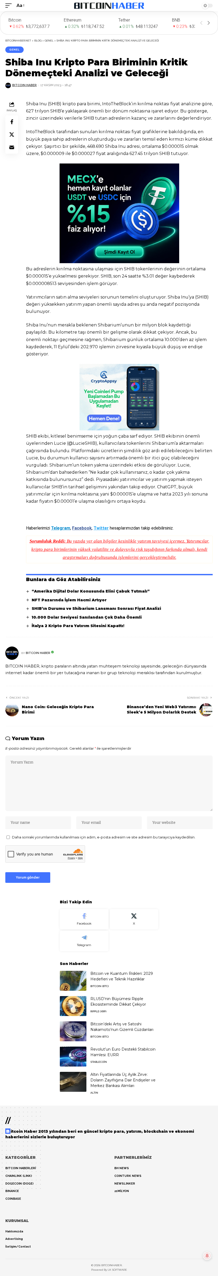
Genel (14, 49)
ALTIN (94, 1092)
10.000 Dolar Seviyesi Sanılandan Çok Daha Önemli (87, 617)
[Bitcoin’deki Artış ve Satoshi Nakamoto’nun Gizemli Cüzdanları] (73, 1031)
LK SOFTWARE (117, 1269)
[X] (134, 919)
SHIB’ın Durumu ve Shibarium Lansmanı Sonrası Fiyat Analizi (96, 608)
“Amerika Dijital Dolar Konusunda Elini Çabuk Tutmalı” (91, 591)
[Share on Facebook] (11, 121)
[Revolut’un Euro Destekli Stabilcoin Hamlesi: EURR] (73, 1057)
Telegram (60, 528)
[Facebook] (84, 919)
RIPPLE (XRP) (98, 1011)
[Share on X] (11, 134)
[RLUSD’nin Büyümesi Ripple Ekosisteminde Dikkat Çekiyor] (73, 1006)
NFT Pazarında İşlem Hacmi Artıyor (69, 600)
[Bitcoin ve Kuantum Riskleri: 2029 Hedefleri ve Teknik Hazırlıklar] (73, 981)
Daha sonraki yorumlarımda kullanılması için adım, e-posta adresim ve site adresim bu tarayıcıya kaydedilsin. (103, 837)
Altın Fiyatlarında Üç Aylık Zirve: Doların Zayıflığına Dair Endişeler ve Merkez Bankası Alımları (123, 1080)
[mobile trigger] (9, 5)
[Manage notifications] (207, 1256)
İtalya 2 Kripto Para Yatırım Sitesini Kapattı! (78, 625)
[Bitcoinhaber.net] (109, 5)
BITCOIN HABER (24, 85)
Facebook (82, 528)
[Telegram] (84, 941)
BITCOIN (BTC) (99, 986)
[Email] (11, 147)
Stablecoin (98, 1061)
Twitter (101, 528)
